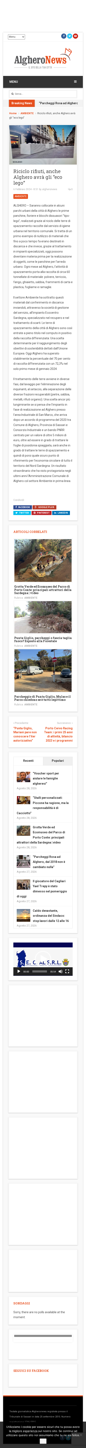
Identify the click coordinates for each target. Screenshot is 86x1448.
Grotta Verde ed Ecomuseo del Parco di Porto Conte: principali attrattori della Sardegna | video (42, 590)
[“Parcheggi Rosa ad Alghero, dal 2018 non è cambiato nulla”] (23, 861)
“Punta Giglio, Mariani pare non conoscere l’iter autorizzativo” (25, 734)
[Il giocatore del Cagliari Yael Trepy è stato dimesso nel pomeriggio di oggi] (23, 884)
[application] (43, 959)
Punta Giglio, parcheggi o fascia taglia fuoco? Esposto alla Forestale (43, 639)
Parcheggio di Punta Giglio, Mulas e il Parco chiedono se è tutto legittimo (42, 698)
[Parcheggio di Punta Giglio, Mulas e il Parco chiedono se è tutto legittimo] (43, 670)
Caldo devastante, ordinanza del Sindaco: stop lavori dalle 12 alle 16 (51, 916)
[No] (81, 1435)
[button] (43, 959)
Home (13, 113)
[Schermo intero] (67, 971)
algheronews (49, 189)
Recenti (28, 760)
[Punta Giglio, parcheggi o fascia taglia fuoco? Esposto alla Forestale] (43, 616)
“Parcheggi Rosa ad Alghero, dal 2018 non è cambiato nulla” (49, 862)
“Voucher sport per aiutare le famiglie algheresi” (46, 778)
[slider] (39, 971)
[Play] (19, 971)
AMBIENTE (27, 113)
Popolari (58, 760)
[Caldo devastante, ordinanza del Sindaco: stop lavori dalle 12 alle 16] (23, 915)
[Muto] (60, 971)
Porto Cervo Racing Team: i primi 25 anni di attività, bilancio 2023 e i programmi (58, 734)
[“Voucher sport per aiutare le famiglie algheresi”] (23, 776)
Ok (43, 1441)
